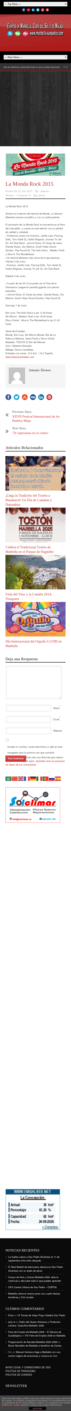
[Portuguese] (46, 778)
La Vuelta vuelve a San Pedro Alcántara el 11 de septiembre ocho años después (33, 1258)
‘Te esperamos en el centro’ (30, 433)
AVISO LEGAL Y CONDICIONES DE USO (28, 1367)
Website (57, 730)
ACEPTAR (37, 1409)
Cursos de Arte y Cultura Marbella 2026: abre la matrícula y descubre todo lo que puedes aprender (34, 1278)
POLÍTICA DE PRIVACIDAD (20, 1371)
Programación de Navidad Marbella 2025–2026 (32, 1342)
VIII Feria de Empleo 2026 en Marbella (45, 1335)
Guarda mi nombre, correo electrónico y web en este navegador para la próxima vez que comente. (34, 749)
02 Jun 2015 (25, 191)
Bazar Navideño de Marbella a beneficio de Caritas (35, 1345)
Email (56, 719)
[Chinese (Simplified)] (15, 778)
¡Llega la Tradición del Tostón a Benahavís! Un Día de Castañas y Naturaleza (28, 500)
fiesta (42, 195)
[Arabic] (8, 778)
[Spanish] (58, 778)
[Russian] (52, 778)
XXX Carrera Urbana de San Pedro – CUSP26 (32, 1287)
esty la (11, 1322)
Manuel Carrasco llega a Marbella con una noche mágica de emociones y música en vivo (34, 1353)
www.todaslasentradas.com (19, 357)
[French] (27, 778)
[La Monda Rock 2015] (35, 165)
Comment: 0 (23, 195)
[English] (21, 778)
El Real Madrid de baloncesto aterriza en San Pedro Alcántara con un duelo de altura (35, 1268)
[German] (33, 778)
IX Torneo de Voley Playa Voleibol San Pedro (41, 1315)
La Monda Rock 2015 (29, 184)
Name (56, 708)
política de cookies (11, 1405)
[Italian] (39, 778)
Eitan (11, 1315)
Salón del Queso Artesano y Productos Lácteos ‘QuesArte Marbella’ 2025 (34, 1323)
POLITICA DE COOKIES (18, 1374)
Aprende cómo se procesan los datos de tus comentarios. (35, 762)
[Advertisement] (35, 108)
